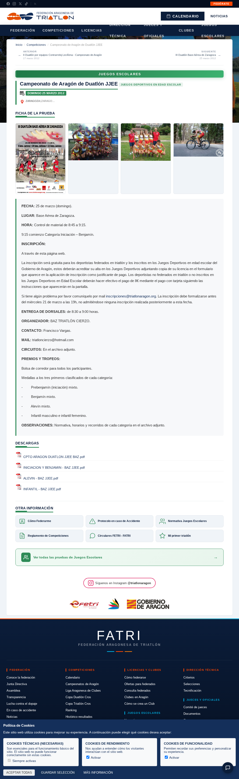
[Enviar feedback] (227, 767)
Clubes (186, 30)
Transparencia (16, 697)
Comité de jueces (195, 707)
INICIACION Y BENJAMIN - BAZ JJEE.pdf (54, 467)
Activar (95, 757)
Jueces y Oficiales (154, 30)
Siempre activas (23, 761)
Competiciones (58, 30)
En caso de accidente (21, 710)
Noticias (219, 16)
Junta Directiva (17, 684)
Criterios (189, 677)
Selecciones (191, 684)
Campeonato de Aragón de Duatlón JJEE (69, 84)
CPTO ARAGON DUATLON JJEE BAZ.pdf (54, 457)
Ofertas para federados (139, 684)
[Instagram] (14, 3)
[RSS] (35, 3)
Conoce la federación (21, 677)
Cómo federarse (135, 677)
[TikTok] (26, 3)
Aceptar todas (19, 772)
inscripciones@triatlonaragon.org (131, 296)
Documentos (191, 713)
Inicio (19, 44)
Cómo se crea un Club (139, 703)
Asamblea (13, 690)
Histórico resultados (79, 716)
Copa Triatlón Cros (78, 703)
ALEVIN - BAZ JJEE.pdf (40, 478)
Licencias (91, 30)
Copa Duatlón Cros (78, 697)
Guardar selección (57, 772)
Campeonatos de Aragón (82, 684)
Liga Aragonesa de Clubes (83, 690)
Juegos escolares (213, 30)
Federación (22, 30)
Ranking (71, 710)
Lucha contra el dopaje (22, 703)
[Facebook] (8, 3)
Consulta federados (137, 690)
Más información (98, 772)
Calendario (185, 16)
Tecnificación (192, 690)
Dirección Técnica (120, 30)
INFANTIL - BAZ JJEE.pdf (42, 489)
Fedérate (221, 3)
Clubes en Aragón (136, 697)
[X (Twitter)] (20, 3)
